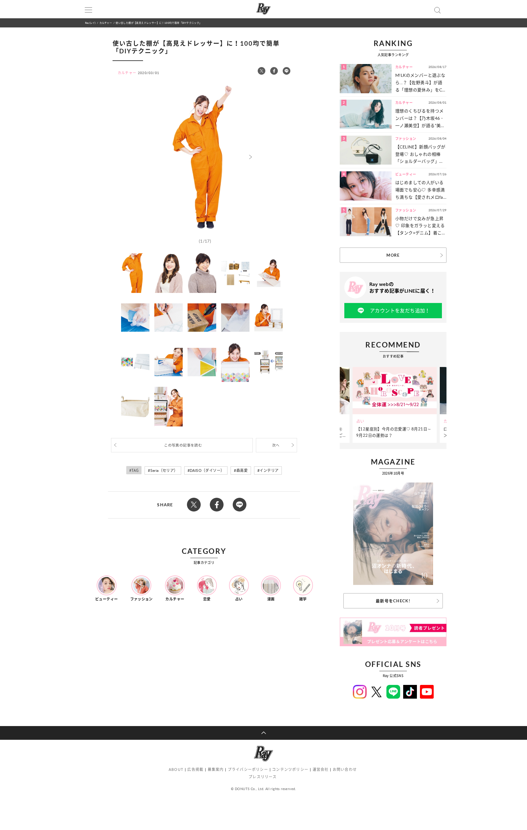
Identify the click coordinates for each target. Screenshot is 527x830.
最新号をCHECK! (393, 600)
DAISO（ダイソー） (207, 470)
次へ (276, 445)
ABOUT (176, 769)
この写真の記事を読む (183, 445)
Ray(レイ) (90, 22)
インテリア (269, 470)
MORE (393, 255)
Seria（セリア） (164, 470)
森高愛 (242, 470)
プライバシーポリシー (248, 769)
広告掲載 (195, 769)
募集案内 (216, 769)
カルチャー (105, 22)
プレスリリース (263, 776)
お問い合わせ (345, 769)
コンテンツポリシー (290, 769)
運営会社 (321, 769)
